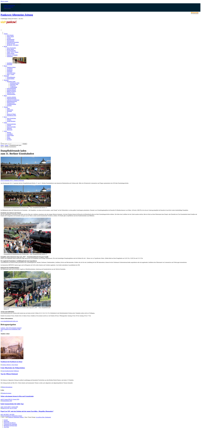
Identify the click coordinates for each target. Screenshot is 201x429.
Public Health (10, 135)
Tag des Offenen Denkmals (9, 374)
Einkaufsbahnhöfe (11, 88)
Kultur (5, 122)
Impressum (6, 421)
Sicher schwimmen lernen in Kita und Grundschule (17, 396)
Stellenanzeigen (11, 102)
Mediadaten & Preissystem (10, 425)
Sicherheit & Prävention (13, 42)
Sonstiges (9, 105)
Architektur (10, 68)
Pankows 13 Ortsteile (12, 55)
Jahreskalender (10, 40)
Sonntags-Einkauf (11, 90)
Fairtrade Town (11, 92)
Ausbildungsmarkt (11, 104)
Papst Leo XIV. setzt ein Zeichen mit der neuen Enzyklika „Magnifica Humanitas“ (27, 411)
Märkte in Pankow (11, 91)
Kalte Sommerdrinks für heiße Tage (12, 404)
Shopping (6, 80)
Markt (5, 95)
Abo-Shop (6, 427)
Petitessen (9, 128)
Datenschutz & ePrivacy (10, 422)
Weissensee (13, 85)
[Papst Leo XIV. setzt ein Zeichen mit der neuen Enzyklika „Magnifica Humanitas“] (9, 408)
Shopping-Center (11, 81)
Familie (9, 138)
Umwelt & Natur (11, 73)
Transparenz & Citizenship (10, 424)
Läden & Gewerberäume (13, 100)
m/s (1, 180)
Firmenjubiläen (10, 78)
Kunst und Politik (11, 127)
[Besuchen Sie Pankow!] (8, 23)
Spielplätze (9, 71)
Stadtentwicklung (11, 67)
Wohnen (9, 119)
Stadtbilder (10, 63)
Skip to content (4, 1)
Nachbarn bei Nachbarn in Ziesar (11, 361)
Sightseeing (10, 56)
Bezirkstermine (10, 39)
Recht (5, 117)
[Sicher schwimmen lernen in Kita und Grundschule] (6, 393)
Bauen (5, 66)
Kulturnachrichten (11, 124)
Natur (8, 108)
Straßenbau (9, 70)
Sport (8, 136)
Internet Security (11, 43)
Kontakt (6, 420)
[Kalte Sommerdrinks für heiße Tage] (6, 400)
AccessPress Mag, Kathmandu (43, 417)
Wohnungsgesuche (11, 98)
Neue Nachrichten (11, 48)
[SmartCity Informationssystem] (195, 13)
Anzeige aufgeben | (8, 6)
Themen (6, 107)
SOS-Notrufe (10, 35)
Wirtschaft (6, 75)
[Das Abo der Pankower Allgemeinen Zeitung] (11, 415)
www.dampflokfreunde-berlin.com (9, 321)
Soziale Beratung (11, 121)
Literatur (9, 125)
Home (2, 145)
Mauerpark (9, 129)
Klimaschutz (10, 109)
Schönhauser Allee (14, 83)
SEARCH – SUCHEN (12, 45)
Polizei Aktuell (10, 53)
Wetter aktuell (10, 36)
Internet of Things (11, 114)
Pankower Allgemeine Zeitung (17, 14)
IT (7, 112)
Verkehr (9, 38)
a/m (1, 406)
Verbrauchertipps (11, 94)
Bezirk (5, 46)
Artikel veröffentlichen (9, 5)
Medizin (9, 132)
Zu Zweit (9, 139)
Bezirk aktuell (10, 49)
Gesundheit (10, 134)
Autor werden (7, 8)
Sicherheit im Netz (11, 115)
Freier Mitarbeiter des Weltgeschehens (13, 368)
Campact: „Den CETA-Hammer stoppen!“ (11, 328)
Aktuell (5, 33)
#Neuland (9, 111)
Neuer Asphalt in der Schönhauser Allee (10, 329)
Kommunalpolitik (11, 50)
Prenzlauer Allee (14, 84)
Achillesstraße (13, 87)
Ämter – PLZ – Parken (12, 52)
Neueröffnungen (11, 77)
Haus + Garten (10, 74)
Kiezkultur (9, 64)
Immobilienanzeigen (12, 101)
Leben (5, 131)
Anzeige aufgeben (11, 97)
